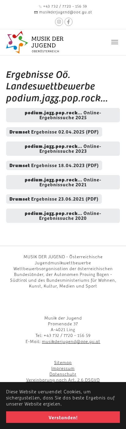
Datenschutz (63, 373)
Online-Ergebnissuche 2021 (63, 182)
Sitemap (63, 362)
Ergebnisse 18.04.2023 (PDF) (54, 165)
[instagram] (59, 22)
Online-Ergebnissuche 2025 (63, 115)
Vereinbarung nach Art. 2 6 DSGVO (63, 379)
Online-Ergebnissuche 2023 (63, 148)
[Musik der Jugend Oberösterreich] (35, 42)
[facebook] (68, 22)
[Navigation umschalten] (114, 42)
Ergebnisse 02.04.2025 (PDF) (54, 131)
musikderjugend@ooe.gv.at (71, 341)
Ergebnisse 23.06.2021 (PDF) (53, 198)
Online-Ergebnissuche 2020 (63, 215)
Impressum (63, 368)
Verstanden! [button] (63, 417)
